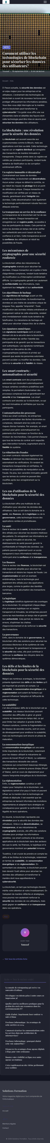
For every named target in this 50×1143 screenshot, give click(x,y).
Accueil (5, 81)
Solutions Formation (14, 1090)
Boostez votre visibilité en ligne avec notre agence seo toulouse (23, 1058)
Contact (5, 1128)
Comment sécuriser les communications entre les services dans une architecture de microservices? (25, 1033)
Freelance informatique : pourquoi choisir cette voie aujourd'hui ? (23, 1042)
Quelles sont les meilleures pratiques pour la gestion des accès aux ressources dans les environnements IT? (24, 1006)
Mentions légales (9, 1124)
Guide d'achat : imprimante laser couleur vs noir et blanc (24, 1015)
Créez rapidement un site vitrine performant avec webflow (24, 1066)
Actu (6, 47)
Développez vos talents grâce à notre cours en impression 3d (24, 996)
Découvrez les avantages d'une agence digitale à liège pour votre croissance (25, 1050)
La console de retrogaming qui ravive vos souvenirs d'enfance (22, 988)
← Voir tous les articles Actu (14, 959)
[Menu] (45, 2)
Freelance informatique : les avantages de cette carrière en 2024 (23, 1023)
